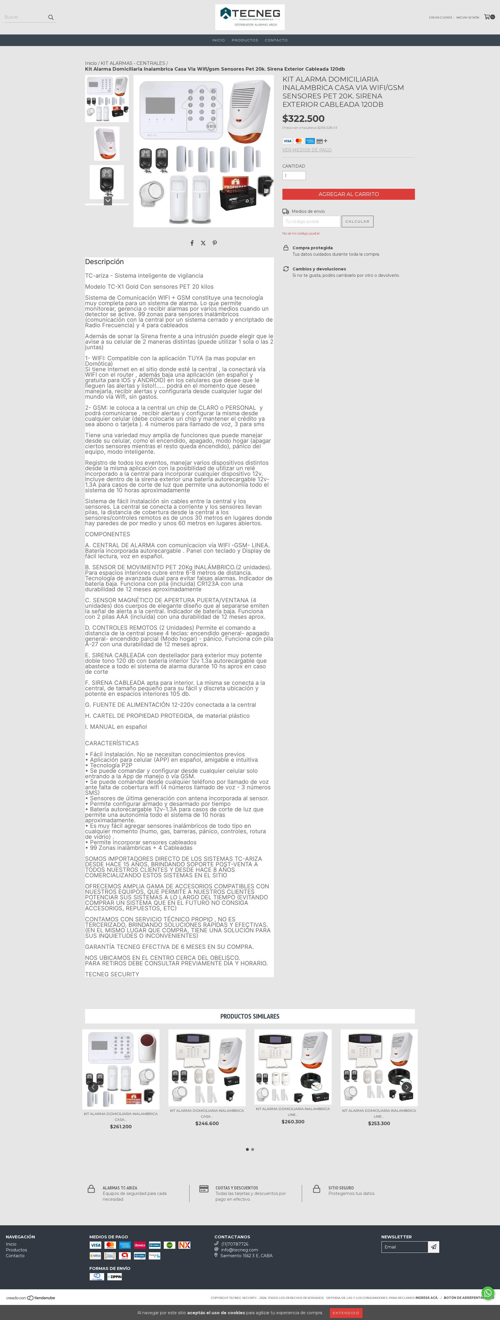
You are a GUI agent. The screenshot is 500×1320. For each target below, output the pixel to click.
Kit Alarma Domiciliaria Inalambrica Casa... (121, 1117)
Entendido (346, 1313)
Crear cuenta (440, 17)
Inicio (218, 40)
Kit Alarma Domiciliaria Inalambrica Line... (293, 1112)
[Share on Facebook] (192, 243)
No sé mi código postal (300, 233)
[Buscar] (50, 17)
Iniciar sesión (467, 17)
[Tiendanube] (31, 1299)
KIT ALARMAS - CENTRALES (133, 63)
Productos (245, 40)
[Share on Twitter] (203, 243)
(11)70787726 (234, 1244)
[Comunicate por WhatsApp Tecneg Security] (487, 1293)
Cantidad (293, 166)
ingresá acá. (427, 1298)
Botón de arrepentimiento (469, 1298)
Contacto (276, 40)
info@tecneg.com (239, 1250)
